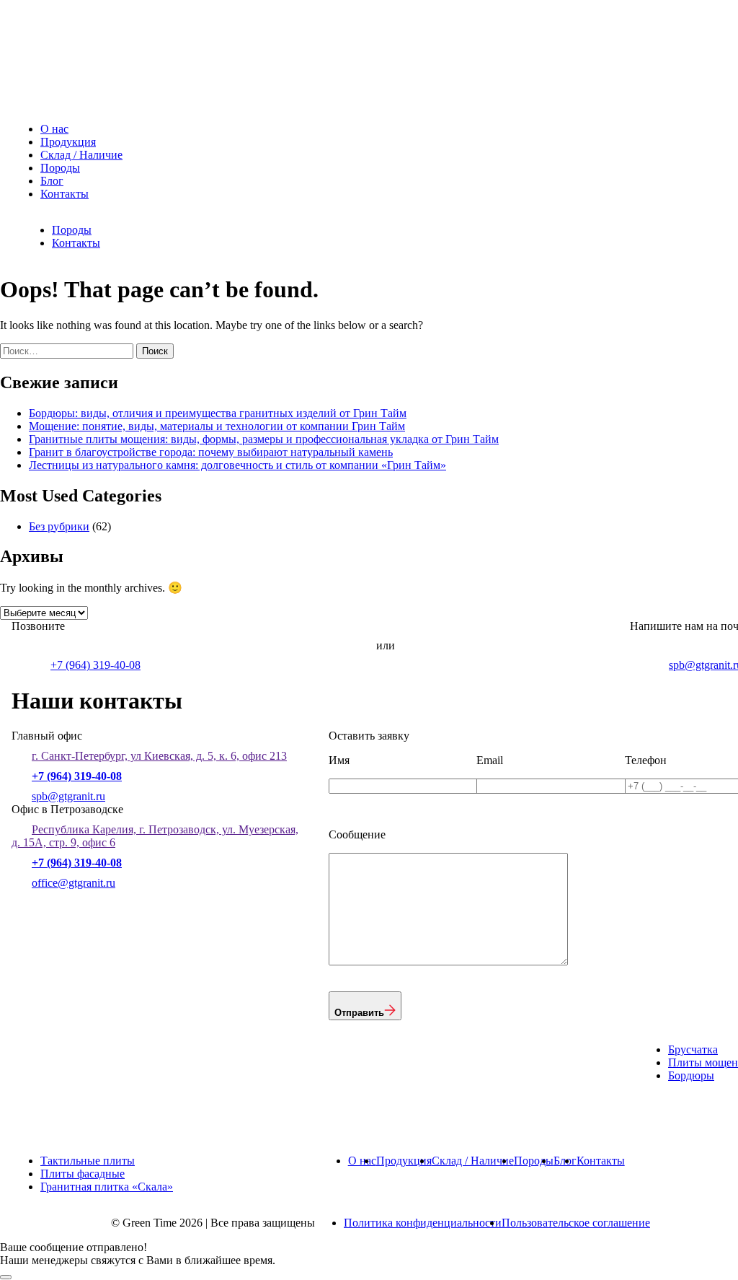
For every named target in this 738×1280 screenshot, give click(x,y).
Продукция (68, 142)
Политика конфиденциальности (423, 1223)
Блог (51, 181)
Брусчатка (693, 1049)
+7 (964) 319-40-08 (95, 665)
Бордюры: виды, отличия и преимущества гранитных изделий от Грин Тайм (217, 413)
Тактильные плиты (87, 1160)
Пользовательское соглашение (576, 1223)
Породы (60, 168)
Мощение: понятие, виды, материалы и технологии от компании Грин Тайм (217, 426)
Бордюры (691, 1075)
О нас (54, 129)
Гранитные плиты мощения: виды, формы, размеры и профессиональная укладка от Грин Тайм (264, 439)
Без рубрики (59, 526)
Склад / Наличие (81, 155)
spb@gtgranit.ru (68, 796)
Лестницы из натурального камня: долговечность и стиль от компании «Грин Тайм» (237, 465)
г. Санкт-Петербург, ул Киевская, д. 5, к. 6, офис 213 (159, 756)
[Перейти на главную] (120, 104)
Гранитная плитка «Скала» (106, 1186)
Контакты (64, 194)
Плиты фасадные (82, 1173)
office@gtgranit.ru (73, 883)
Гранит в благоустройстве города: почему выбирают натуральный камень (211, 452)
